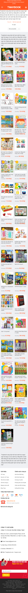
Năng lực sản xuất (5, 485)
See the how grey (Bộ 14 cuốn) (6, 421)
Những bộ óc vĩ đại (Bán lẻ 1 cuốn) (7, 287)
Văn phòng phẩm (20, 587)
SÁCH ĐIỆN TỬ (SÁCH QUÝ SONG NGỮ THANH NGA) (6, 355)
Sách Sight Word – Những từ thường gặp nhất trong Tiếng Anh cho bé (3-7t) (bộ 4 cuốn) (7, 400)
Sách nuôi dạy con (20, 584)
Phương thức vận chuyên (20, 482)
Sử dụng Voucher (19, 479)
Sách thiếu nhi (8, 585)
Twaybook (14, 7)
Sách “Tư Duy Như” (5, 331)
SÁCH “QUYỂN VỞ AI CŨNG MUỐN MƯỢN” (19, 309)
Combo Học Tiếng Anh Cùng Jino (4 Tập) (20, 152)
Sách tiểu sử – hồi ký (18, 585)
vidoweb (20, 591)
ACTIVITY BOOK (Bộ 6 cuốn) (20, 63)
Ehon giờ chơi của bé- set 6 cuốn (7, 197)
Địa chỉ (14, 588)
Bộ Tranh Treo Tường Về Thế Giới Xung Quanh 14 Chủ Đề (6, 153)
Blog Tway (3, 488)
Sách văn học (10, 582)
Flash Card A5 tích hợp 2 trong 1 (6, 220)
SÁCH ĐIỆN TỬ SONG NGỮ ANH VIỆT (20, 354)
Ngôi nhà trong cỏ (19, 264)
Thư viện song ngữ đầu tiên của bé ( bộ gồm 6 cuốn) (20, 422)
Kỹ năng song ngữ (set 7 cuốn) (6, 265)
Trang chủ (9, 22)
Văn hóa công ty (4, 482)
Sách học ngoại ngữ (8, 587)
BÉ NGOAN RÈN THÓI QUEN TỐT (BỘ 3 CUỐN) (6, 108)
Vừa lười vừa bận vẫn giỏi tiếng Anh (7, 444)
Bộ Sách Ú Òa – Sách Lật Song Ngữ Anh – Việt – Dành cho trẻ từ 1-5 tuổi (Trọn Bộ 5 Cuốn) (20, 131)
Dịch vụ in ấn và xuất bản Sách (14, 581)
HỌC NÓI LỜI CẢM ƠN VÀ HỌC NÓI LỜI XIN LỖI (7, 242)
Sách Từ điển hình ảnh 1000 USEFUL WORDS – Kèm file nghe (20, 400)
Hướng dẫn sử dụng (19, 488)
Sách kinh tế (18, 582)
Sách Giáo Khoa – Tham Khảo (14, 586)
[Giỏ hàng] (26, 7)
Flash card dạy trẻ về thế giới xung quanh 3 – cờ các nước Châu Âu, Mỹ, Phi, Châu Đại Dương (20, 221)
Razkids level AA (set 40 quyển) (6, 309)
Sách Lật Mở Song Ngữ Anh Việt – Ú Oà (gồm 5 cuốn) (6, 378)
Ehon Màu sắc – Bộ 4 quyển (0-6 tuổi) (19, 197)
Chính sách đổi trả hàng (20, 485)
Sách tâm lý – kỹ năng (8, 584)
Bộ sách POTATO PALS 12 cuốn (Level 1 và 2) (6, 130)
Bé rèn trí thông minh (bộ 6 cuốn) (20, 108)
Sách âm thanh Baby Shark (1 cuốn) (21, 332)
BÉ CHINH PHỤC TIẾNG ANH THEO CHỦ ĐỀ (20, 85)
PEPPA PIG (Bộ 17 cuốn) (20, 286)
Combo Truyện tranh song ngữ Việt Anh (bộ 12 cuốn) (7, 176)
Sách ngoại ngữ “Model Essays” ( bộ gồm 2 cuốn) (21, 377)
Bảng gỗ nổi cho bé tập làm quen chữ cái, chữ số (6, 85)
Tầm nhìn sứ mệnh (5, 479)
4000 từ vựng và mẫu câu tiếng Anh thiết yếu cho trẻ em (7, 64)
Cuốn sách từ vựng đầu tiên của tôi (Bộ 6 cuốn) (20, 175)
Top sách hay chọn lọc (14, 580)
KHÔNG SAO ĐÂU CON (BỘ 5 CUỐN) (20, 242)
